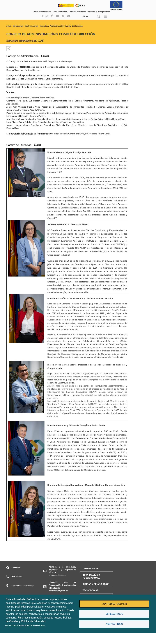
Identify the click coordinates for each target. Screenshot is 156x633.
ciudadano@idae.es (57, 575)
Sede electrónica (60, 11)
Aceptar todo (114, 623)
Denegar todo (114, 613)
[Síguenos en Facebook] (52, 16)
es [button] (84, 16)
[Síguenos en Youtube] (57, 16)
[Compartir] (8, 48)
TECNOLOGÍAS (90, 590)
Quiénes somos (31, 26)
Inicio (8, 26)
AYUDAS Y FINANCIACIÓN (96, 584)
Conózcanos (18, 26)
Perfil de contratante (42, 11)
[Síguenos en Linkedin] (47, 16)
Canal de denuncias (77, 11)
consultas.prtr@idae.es (58, 590)
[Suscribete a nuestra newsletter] (69, 16)
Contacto (16, 567)
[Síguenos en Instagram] (63, 16)
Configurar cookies (114, 603)
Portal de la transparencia (98, 11)
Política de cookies (14, 625)
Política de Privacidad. (35, 625)
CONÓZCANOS (90, 568)
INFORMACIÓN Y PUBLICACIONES (91, 576)
